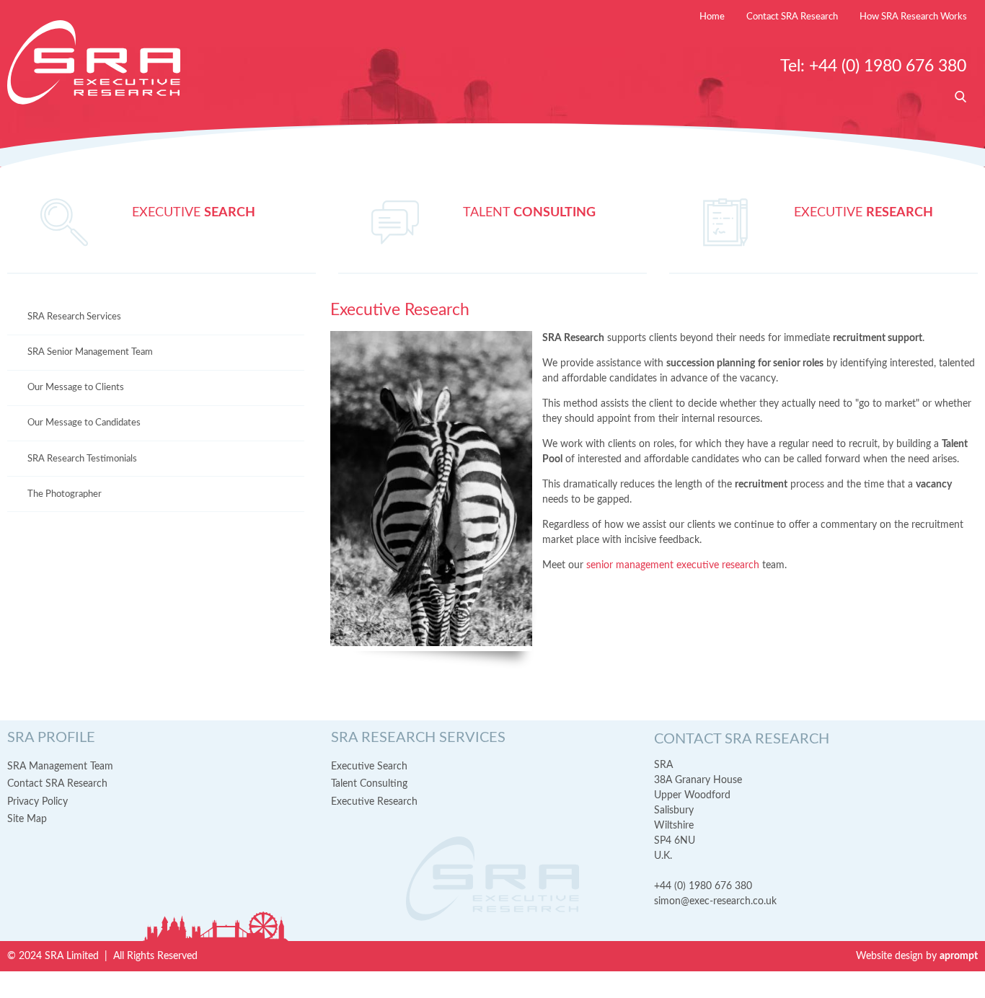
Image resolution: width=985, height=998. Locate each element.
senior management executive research (672, 565)
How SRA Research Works (913, 17)
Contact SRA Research (792, 17)
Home (712, 17)
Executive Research (374, 802)
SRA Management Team (60, 766)
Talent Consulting (369, 784)
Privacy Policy (37, 802)
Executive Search (369, 766)
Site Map (27, 819)
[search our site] (960, 97)
